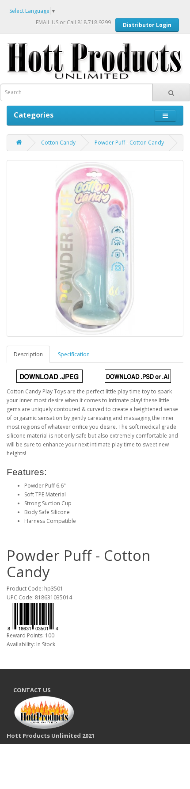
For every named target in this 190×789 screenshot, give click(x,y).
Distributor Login (147, 25)
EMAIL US (47, 22)
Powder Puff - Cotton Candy (129, 142)
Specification (74, 354)
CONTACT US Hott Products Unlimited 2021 (54, 712)
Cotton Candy (58, 142)
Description (28, 354)
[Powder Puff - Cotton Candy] (95, 248)
